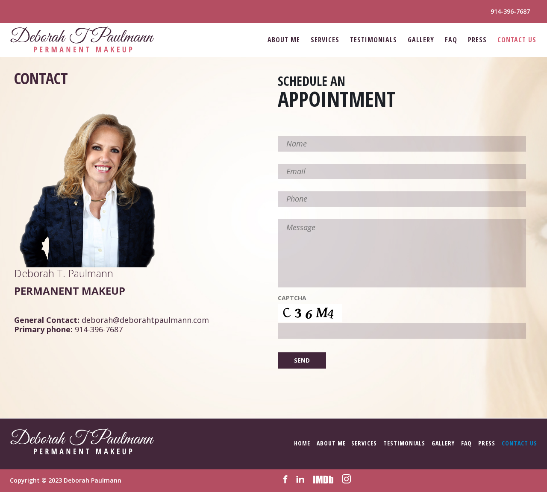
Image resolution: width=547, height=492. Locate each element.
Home (302, 443)
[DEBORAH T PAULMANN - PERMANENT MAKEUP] (82, 40)
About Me (284, 39)
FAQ (451, 39)
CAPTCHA (292, 298)
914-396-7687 (510, 11)
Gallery (421, 39)
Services (325, 39)
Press (477, 39)
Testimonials (373, 39)
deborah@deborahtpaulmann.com (145, 320)
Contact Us (516, 39)
